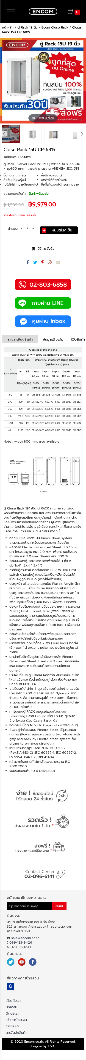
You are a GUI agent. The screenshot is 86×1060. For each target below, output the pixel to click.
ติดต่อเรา (12, 1013)
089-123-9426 (20, 942)
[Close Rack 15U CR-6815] (11, 134)
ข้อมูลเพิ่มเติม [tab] (53, 339)
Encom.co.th (33, 1041)
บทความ (11, 1007)
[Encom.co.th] (43, 11)
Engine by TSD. (43, 1046)
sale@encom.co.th (25, 938)
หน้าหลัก (8, 27)
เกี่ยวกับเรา (13, 1000)
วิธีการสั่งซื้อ (46, 248)
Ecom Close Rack (55, 27)
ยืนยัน (59, 906)
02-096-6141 (21, 947)
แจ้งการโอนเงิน (16, 1020)
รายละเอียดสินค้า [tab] (20, 339)
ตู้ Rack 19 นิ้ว (27, 27)
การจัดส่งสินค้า (16, 1032)
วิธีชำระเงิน (13, 1026)
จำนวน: (13, 229)
